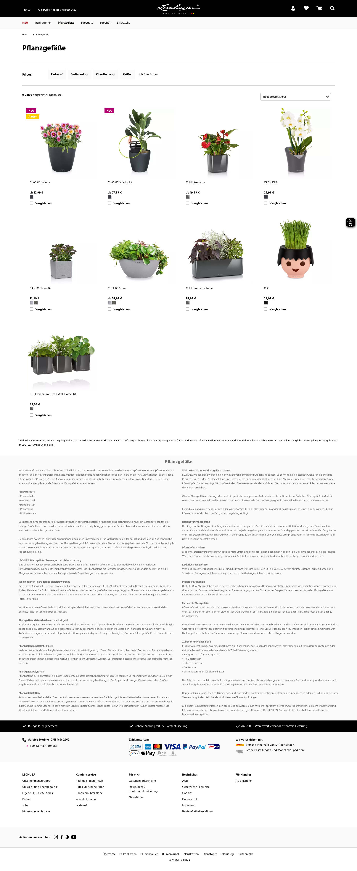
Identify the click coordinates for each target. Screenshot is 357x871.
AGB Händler (244, 781)
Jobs (25, 805)
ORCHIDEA (271, 182)
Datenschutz (190, 799)
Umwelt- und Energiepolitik (40, 787)
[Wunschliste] (306, 10)
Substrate (87, 22)
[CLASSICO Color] (61, 143)
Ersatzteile (123, 22)
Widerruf (81, 805)
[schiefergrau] (31, 197)
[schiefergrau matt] (266, 197)
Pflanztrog (227, 854)
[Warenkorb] (319, 10)
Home (25, 35)
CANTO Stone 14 (40, 288)
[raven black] (266, 303)
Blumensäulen (149, 854)
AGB (185, 781)
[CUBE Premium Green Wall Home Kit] (61, 355)
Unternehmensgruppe (36, 781)
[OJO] (295, 249)
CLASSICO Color (40, 182)
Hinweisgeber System (36, 812)
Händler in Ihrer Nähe (89, 793)
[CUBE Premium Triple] (217, 249)
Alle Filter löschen (148, 74)
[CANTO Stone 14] (61, 249)
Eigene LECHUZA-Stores (37, 793)
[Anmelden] (293, 10)
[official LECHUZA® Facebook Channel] (61, 837)
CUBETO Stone (117, 288)
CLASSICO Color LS (120, 182)
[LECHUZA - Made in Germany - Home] (178, 9)
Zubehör (105, 22)
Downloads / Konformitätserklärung (143, 789)
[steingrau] (31, 303)
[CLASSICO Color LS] (139, 143)
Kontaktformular (86, 799)
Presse (26, 799)
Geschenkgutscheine (142, 781)
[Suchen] (332, 10)
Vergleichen (43, 204)
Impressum (189, 805)
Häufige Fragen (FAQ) (89, 781)
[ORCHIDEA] (295, 143)
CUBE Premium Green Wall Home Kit (53, 394)
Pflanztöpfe (209, 854)
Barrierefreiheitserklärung (198, 812)
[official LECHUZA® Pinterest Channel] (67, 837)
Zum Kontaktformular (43, 746)
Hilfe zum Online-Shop (90, 787)
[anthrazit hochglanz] (188, 197)
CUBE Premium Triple (199, 288)
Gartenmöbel (245, 854)
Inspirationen (43, 22)
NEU (25, 22)
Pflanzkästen (191, 854)
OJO (266, 288)
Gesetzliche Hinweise (196, 787)
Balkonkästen (128, 854)
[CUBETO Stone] (139, 249)
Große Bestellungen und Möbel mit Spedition (275, 750)
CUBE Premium (195, 182)
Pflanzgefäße (66, 22)
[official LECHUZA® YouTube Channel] (73, 837)
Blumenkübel (170, 854)
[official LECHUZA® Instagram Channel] (56, 837)
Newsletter (136, 797)
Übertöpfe (109, 854)
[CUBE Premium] (217, 143)
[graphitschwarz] (36, 303)
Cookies (187, 793)
